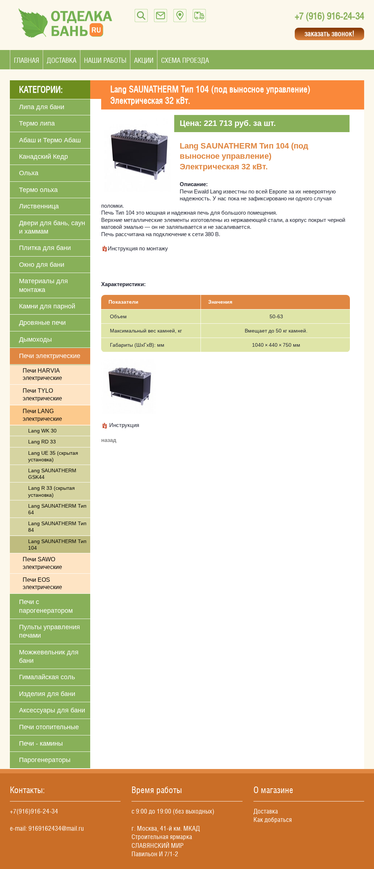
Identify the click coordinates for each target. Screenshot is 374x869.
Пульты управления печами (49, 631)
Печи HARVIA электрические (42, 374)
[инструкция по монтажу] (104, 248)
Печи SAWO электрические (42, 563)
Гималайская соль (47, 677)
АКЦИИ (143, 60)
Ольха (28, 173)
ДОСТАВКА (61, 60)
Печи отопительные (49, 727)
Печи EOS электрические (42, 584)
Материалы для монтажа (43, 285)
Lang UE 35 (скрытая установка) (53, 456)
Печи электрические (49, 355)
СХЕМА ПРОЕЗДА (185, 60)
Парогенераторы (44, 760)
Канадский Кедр (43, 156)
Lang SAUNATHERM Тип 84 (57, 526)
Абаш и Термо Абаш (50, 140)
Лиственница (39, 206)
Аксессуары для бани (52, 710)
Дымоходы (35, 339)
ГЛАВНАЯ (26, 60)
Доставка (265, 811)
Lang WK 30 (42, 431)
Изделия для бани (47, 693)
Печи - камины (41, 743)
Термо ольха (38, 189)
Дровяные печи (42, 322)
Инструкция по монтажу (138, 248)
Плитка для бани (45, 247)
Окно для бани (41, 264)
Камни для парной (47, 306)
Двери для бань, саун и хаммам (52, 227)
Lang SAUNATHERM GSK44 (52, 474)
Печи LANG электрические (42, 415)
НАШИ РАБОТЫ (105, 60)
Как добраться (272, 819)
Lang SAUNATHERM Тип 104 (57, 544)
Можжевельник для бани (49, 656)
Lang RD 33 (42, 442)
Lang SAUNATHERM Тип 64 (57, 509)
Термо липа (37, 123)
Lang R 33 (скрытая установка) (51, 491)
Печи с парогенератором (46, 606)
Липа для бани (41, 107)
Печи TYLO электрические (42, 394)
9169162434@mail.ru (56, 828)
